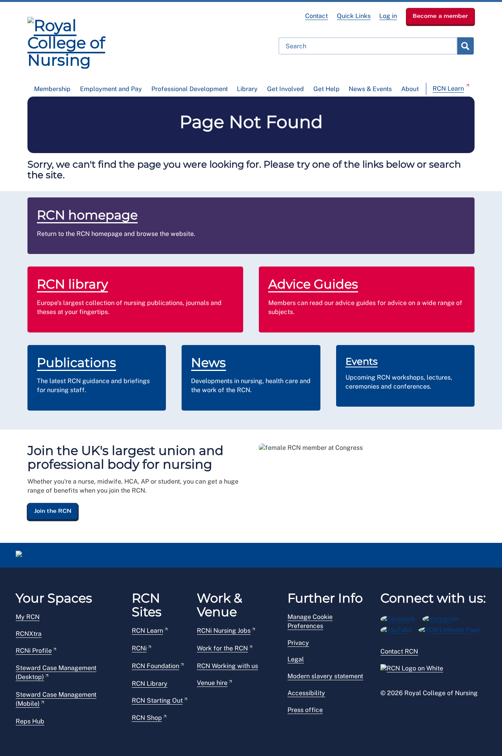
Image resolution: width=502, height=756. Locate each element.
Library (247, 89)
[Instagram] (443, 617)
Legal (295, 659)
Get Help (326, 89)
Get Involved (285, 89)
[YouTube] (399, 628)
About (410, 89)
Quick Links (354, 16)
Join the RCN (52, 511)
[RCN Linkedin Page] (452, 628)
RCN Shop (147, 717)
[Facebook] (401, 617)
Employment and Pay (111, 89)
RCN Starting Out (157, 700)
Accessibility (306, 693)
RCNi (139, 648)
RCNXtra (29, 633)
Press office (305, 710)
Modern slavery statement (325, 676)
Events (362, 361)
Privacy (298, 642)
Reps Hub (30, 721)
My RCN (28, 617)
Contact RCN (399, 651)
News (208, 362)
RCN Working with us (227, 666)
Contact (316, 16)
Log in (388, 16)
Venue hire (212, 683)
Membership (52, 89)
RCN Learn (448, 88)
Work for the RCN (222, 648)
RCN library (72, 284)
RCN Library (149, 683)
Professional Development (189, 89)
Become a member (440, 16)
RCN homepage (87, 215)
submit (465, 46)
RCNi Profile (34, 650)
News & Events (370, 89)
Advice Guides (313, 284)
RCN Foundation (155, 666)
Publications (76, 362)
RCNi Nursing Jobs (224, 630)
